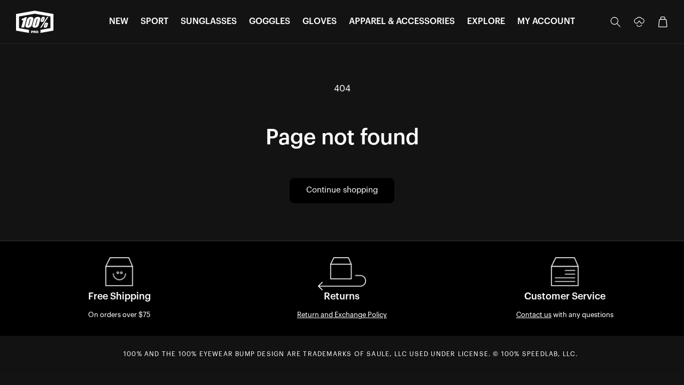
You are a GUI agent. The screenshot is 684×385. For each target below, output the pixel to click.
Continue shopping (342, 190)
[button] (119, 22)
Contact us (533, 314)
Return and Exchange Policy (342, 314)
